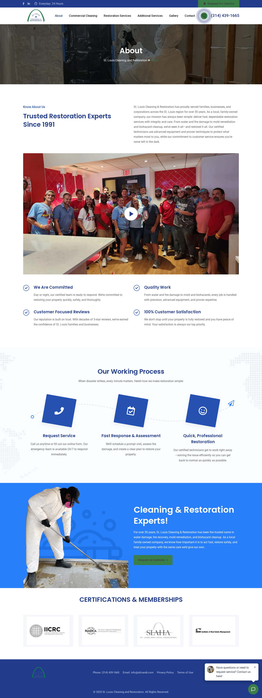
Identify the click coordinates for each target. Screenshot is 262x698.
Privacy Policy (165, 672)
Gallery (173, 15)
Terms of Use (185, 672)
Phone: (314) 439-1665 (106, 672)
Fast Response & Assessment (131, 436)
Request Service (59, 436)
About (59, 15)
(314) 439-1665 (225, 15)
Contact (190, 15)
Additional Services (150, 15)
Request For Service (221, 3)
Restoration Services (117, 15)
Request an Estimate (151, 560)
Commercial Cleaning (83, 15)
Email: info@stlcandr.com (138, 672)
